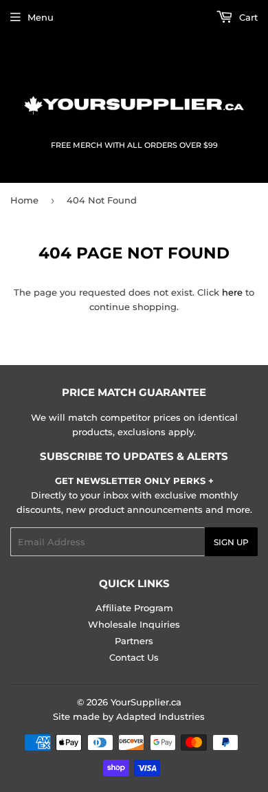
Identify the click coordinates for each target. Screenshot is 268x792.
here (232, 292)
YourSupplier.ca (146, 701)
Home (24, 200)
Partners (134, 640)
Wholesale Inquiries (134, 624)
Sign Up (231, 542)
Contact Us (134, 657)
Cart (247, 17)
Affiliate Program (134, 607)
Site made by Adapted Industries (129, 716)
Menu (40, 17)
